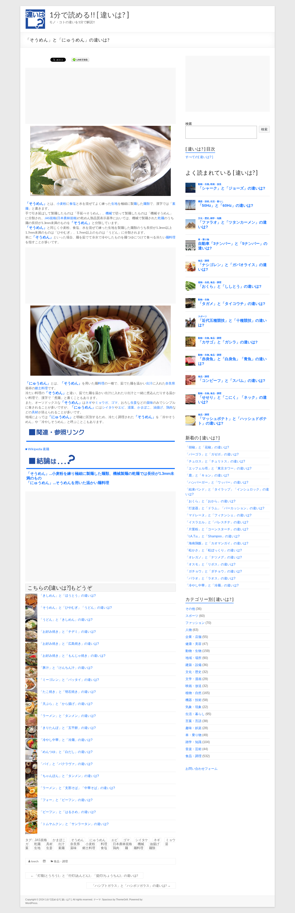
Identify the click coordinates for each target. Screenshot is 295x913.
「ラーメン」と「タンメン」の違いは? (67, 715)
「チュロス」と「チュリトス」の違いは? (215, 461)
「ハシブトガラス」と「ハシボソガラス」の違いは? (131, 885)
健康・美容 (193, 644)
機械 (109, 213)
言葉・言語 (193, 721)
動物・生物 (193, 651)
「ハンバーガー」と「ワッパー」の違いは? (216, 482)
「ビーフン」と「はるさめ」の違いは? (67, 812)
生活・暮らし (195, 714)
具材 (35, 412)
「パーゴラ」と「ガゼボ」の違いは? (212, 454)
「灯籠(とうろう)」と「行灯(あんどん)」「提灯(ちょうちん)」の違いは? (84, 875)
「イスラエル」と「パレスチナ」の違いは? (216, 522)
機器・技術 (193, 700)
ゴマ (114, 402)
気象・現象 (193, 707)
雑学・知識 (193, 742)
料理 (101, 383)
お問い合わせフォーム (201, 768)
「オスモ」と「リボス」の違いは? (210, 564)
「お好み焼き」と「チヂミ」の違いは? (67, 631)
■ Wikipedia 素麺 (37, 449)
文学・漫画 (193, 679)
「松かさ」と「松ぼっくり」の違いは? (213, 550)
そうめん (36, 204)
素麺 (61, 848)
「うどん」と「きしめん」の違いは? (66, 619)
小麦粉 (61, 203)
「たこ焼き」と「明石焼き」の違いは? (67, 691)
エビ (121, 407)
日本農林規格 (66, 218)
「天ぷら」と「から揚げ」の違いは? (66, 703)
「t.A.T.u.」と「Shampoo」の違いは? (212, 536)
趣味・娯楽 (193, 728)
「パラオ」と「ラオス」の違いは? (210, 578)
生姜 (133, 402)
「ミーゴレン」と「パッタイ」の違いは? (69, 679)
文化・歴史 (193, 672)
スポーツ (191, 615)
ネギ (88, 402)
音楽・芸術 (193, 749)
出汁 (149, 383)
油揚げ (158, 407)
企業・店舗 (193, 637)
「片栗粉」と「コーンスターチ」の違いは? (216, 529)
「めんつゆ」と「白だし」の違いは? (66, 752)
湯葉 (131, 407)
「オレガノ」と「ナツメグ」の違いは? (213, 557)
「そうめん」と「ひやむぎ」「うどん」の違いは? (75, 607)
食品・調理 (61, 861)
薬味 (149, 402)
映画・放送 (193, 686)
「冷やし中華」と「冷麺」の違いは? (66, 739)
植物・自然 (193, 693)
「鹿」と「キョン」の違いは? (207, 475)
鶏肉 (169, 407)
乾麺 (161, 218)
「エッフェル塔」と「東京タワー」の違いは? (218, 468)
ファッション (195, 622)
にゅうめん (38, 383)
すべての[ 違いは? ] (199, 157)
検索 (188, 123)
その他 (190, 608)
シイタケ (108, 407)
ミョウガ (101, 402)
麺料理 (170, 237)
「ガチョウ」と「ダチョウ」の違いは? (213, 571)
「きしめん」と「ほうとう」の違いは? (67, 595)
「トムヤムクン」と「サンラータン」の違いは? (74, 824)
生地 (114, 203)
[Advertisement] (100, 96)
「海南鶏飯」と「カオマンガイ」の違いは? (216, 543)
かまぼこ (143, 407)
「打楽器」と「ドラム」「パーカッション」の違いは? (224, 508)
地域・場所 (193, 658)
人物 (188, 630)
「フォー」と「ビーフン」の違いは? (66, 800)
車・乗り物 (193, 735)
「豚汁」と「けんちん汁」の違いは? (66, 667)
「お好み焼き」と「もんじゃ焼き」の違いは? (72, 655)
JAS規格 (50, 218)
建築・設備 (193, 665)
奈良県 (170, 383)
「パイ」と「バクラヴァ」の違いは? (66, 764)
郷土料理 (41, 388)
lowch (35, 861)
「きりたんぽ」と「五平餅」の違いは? (67, 727)
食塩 (72, 203)
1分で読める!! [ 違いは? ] (89, 14)
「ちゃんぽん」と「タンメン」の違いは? (69, 776)
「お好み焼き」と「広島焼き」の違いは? (69, 643)
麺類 (146, 203)
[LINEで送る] (80, 59)
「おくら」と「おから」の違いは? (210, 501)
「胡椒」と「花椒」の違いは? (207, 447)
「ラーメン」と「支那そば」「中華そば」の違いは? (77, 788)
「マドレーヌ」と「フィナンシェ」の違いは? (218, 515)
